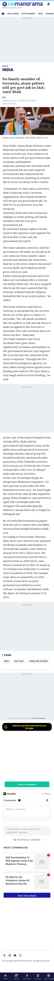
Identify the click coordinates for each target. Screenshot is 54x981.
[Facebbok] (4, 955)
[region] (27, 696)
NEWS (40, 13)
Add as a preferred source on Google (29, 727)
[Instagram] (10, 955)
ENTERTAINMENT (28, 13)
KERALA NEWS (13, 13)
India (7, 69)
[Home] (3, 14)
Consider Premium (38, 718)
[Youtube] (15, 955)
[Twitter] (20, 955)
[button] (48, 3)
